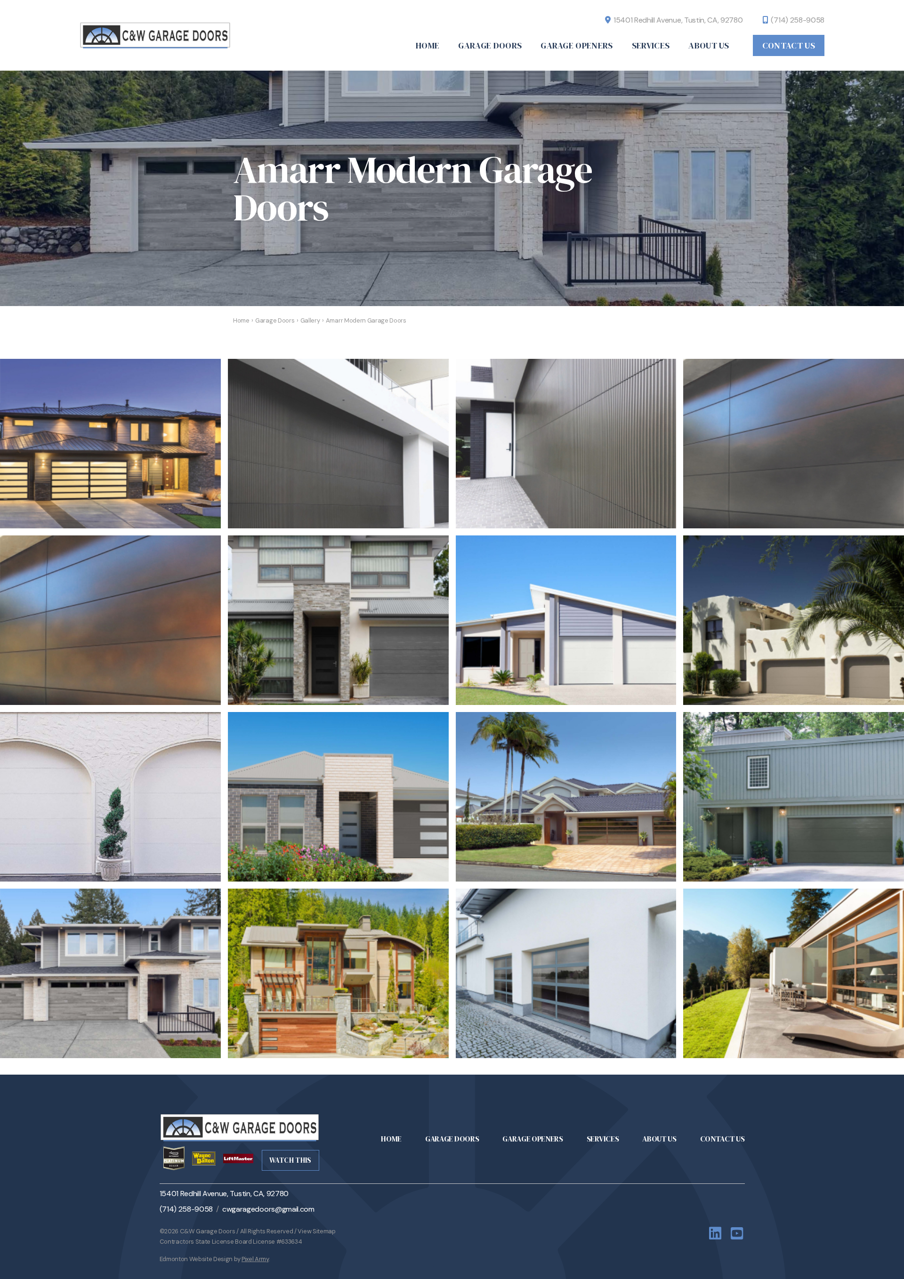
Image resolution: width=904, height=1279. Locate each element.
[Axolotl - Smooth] (793, 443)
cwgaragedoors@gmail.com (268, 1209)
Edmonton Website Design (196, 1259)
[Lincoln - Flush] (793, 797)
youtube (738, 1233)
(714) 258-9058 (797, 20)
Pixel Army (255, 1259)
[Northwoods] (110, 973)
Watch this (290, 1160)
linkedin (716, 1233)
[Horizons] (110, 443)
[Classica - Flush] (338, 620)
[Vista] (566, 973)
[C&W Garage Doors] (160, 35)
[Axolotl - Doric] (338, 443)
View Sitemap (316, 1231)
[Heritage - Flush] (566, 620)
